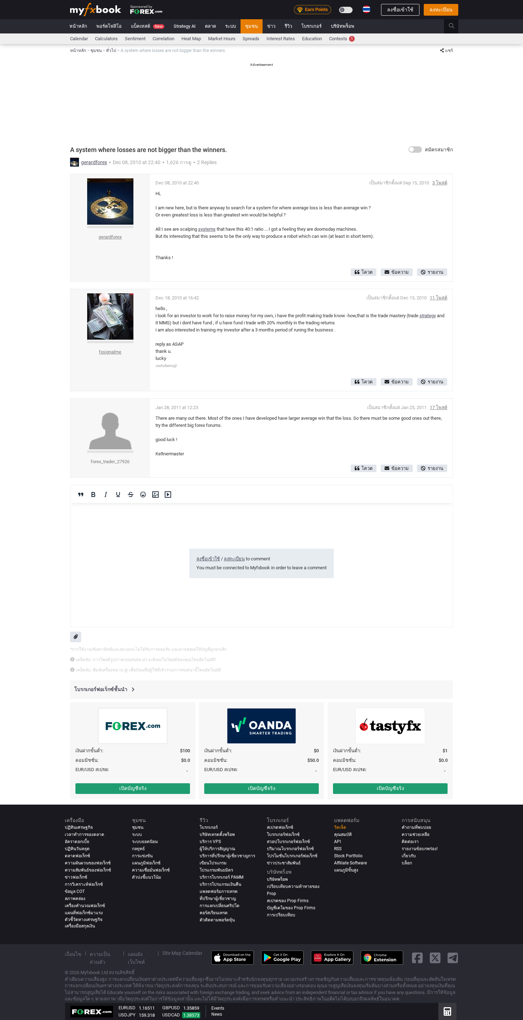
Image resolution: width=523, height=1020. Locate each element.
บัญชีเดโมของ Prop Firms (291, 907)
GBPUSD (171, 1007)
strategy (427, 315)
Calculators (106, 38)
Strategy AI (185, 26)
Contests (341, 38)
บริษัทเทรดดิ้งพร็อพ (217, 834)
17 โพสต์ (438, 407)
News (216, 1014)
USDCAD (171, 1015)
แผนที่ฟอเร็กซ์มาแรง (84, 912)
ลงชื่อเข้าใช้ (400, 9)
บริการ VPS (210, 841)
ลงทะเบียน (441, 9)
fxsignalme (110, 352)
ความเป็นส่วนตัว (100, 957)
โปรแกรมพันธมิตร (216, 870)
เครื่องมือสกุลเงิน (80, 926)
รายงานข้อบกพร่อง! (420, 848)
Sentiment (135, 38)
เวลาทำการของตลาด (84, 834)
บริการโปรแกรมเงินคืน (220, 884)
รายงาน (435, 272)
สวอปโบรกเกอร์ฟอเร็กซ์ (288, 841)
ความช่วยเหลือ (415, 834)
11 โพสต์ (438, 297)
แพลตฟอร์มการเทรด (219, 891)
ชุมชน (251, 26)
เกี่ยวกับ (409, 855)
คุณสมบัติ (343, 834)
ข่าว (271, 26)
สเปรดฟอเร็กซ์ (280, 827)
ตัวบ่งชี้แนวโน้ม (146, 877)
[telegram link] (453, 958)
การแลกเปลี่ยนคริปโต (219, 905)
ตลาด (210, 26)
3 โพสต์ (439, 182)
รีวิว (288, 26)
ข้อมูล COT (75, 891)
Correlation (163, 38)
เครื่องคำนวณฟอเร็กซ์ (85, 905)
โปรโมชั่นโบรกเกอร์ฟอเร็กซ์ (292, 855)
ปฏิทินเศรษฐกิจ (79, 827)
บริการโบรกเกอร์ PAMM (221, 877)
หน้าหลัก (78, 26)
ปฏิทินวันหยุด (77, 848)
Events (217, 1008)
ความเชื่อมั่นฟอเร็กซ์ (151, 870)
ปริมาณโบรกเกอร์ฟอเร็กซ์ (290, 848)
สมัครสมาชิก (439, 149)
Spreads (251, 38)
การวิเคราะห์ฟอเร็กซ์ (84, 884)
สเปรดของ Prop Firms (287, 900)
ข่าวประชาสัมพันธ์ (284, 863)
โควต (367, 272)
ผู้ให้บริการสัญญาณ (217, 848)
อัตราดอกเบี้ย (77, 841)
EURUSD (127, 1007)
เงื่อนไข (73, 954)
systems (207, 229)
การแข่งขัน (142, 855)
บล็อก (407, 863)
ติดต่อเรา (410, 841)
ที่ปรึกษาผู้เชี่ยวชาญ (218, 898)
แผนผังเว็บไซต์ (136, 957)
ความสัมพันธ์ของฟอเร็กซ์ (88, 870)
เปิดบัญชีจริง (133, 788)
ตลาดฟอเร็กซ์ (77, 855)
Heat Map (191, 38)
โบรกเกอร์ (311, 26)
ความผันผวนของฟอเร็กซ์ (88, 863)
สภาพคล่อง (75, 898)
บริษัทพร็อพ (342, 26)
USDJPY (127, 1015)
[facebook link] (417, 958)
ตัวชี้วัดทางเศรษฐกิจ (83, 919)
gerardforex (94, 162)
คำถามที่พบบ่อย (416, 827)
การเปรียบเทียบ (281, 914)
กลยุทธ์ (138, 848)
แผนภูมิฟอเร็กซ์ (146, 863)
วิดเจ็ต (340, 827)
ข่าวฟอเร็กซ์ (76, 877)
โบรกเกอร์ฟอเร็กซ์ (283, 834)
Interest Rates (280, 38)
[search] (455, 26)
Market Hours (222, 38)
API (337, 841)
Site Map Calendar (182, 953)
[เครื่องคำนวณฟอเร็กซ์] (447, 1011)
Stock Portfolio (348, 855)
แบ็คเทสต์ (147, 26)
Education (312, 38)
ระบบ (230, 26)
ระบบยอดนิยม (145, 841)
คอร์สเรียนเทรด (214, 912)
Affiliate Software (350, 863)
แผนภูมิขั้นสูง (346, 870)
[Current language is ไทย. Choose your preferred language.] (366, 9)
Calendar (79, 38)
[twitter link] (435, 958)
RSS (338, 848)
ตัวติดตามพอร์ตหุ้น (217, 919)
